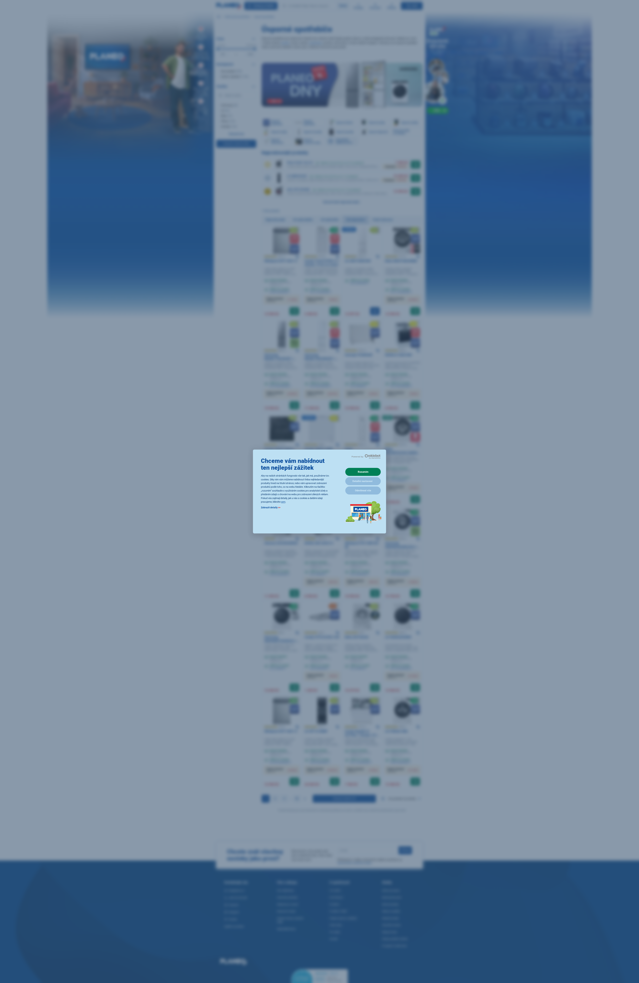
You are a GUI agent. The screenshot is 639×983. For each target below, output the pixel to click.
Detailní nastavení (362, 481)
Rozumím (363, 471)
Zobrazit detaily (270, 507)
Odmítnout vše (363, 490)
